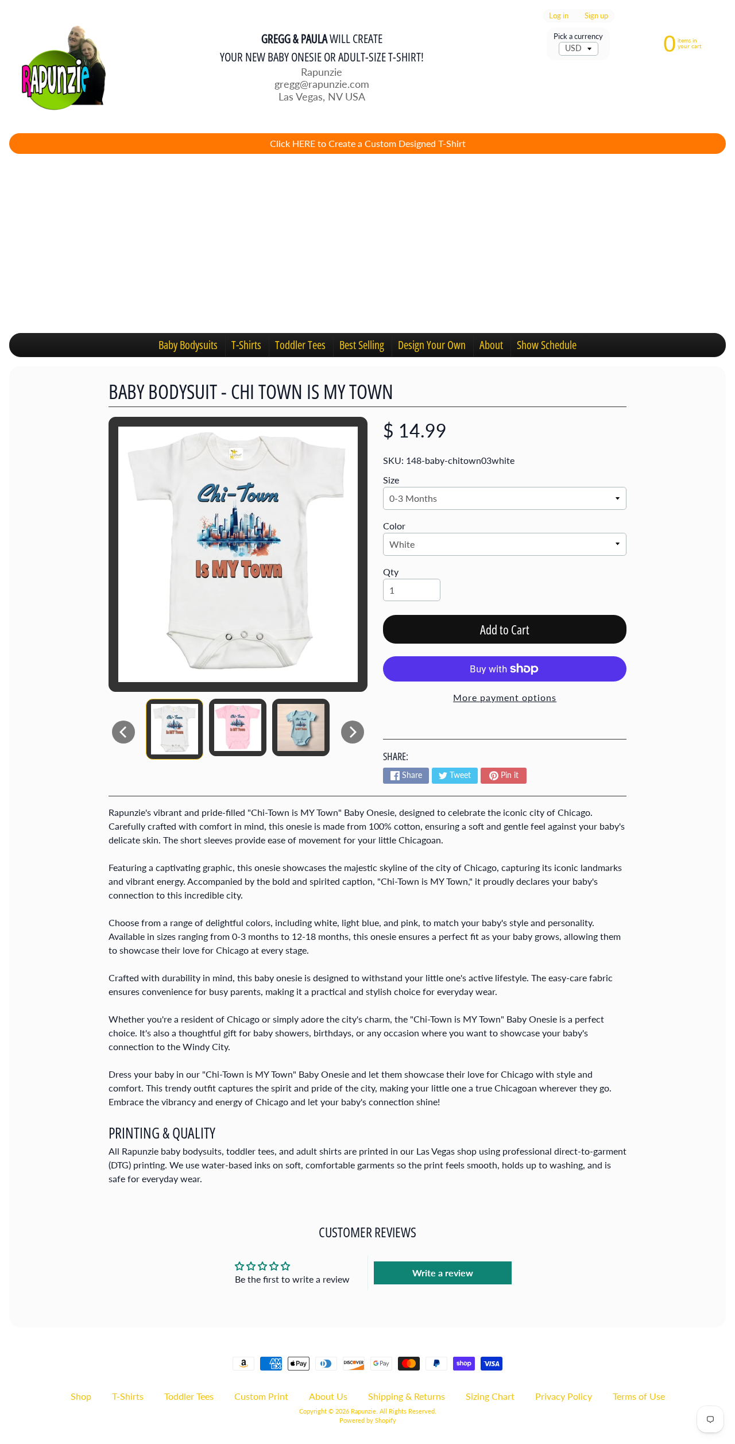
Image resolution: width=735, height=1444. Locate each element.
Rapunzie (363, 1411)
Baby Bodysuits (188, 345)
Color (394, 525)
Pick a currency (578, 36)
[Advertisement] (367, 243)
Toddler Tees (300, 345)
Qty (391, 571)
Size (391, 479)
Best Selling (361, 345)
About (491, 345)
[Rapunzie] (58, 66)
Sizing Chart (490, 1396)
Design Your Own (432, 345)
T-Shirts (246, 345)
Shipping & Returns (406, 1396)
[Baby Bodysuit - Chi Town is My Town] (174, 729)
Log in (558, 16)
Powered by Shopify (367, 1420)
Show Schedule (547, 345)
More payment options (504, 697)
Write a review (442, 1272)
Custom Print (261, 1396)
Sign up (596, 16)
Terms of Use (639, 1396)
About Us (328, 1396)
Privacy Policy (563, 1396)
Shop (81, 1396)
